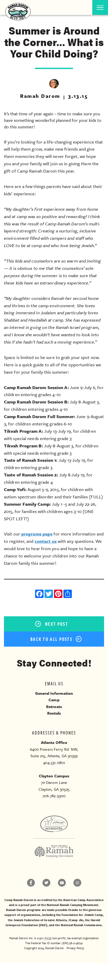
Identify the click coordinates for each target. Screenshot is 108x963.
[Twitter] (49, 594)
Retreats (54, 706)
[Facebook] (40, 594)
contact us (46, 541)
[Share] (68, 594)
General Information (54, 693)
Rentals (54, 713)
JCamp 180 (75, 920)
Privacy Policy (75, 948)
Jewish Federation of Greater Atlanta (40, 920)
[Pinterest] (58, 594)
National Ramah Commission (81, 925)
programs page (36, 534)
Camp (53, 700)
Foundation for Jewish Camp (82, 915)
